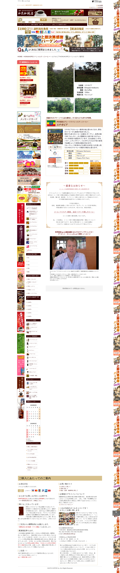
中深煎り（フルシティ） (32, 283)
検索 (43, 20)
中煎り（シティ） (31, 286)
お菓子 (71, 20)
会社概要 (100, 5)
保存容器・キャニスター (33, 364)
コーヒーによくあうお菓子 (33, 383)
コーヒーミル (32, 353)
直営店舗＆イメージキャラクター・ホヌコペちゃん (32, 468)
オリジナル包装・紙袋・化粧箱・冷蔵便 (33, 397)
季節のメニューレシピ (32, 464)
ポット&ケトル (32, 357)
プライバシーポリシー (67, 504)
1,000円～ (30, 302)
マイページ (47, 24)
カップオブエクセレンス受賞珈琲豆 (33, 208)
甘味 (28, 264)
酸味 (28, 271)
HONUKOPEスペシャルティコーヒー (37, 56)
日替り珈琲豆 (34, 24)
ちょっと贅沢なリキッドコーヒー (33, 324)
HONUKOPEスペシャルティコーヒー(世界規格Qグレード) (33, 213)
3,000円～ (30, 309)
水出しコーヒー (32, 372)
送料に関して (64, 488)
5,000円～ (30, 316)
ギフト (30, 250)
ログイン (93, 7)
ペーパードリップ (33, 339)
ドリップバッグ (64, 20)
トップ (20, 24)
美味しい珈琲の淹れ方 (32, 446)
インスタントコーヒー (33, 328)
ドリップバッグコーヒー (33, 235)
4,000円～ (30, 312)
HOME (20, 56)
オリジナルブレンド (33, 227)
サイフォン (31, 350)
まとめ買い (55, 20)
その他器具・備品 (33, 375)
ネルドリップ (32, 346)
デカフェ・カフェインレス (33, 242)
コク (28, 261)
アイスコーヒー (59, 21)
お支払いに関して (65, 486)
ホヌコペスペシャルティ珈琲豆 (33, 219)
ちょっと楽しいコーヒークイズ (32, 450)
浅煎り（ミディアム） (32, 293)
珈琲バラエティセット (33, 332)
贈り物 (41, 24)
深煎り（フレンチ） (32, 279)
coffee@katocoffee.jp (69, 534)
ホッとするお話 (31, 453)
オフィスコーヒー (33, 360)
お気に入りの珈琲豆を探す (59, 24)
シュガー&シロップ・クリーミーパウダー (33, 388)
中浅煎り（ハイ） (31, 289)
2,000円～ (30, 305)
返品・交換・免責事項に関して (69, 490)
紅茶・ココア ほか (33, 392)
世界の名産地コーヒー (33, 231)
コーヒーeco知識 (31, 460)
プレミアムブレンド (33, 223)
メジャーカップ (32, 368)
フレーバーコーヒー (33, 246)
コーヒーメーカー (33, 343)
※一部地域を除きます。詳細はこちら (30, 500)
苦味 (28, 268)
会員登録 (100, 7)
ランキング (26, 24)
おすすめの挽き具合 (32, 457)
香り (28, 257)
